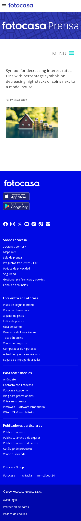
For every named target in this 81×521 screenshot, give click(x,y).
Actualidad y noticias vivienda (21, 354)
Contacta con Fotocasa (18, 385)
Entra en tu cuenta (15, 401)
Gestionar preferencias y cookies (24, 279)
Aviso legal (10, 500)
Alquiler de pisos (13, 316)
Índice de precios (14, 321)
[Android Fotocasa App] (16, 206)
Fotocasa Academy (15, 390)
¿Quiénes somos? (14, 246)
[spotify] (48, 223)
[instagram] (12, 223)
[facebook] (5, 223)
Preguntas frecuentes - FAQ (21, 263)
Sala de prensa (12, 257)
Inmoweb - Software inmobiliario (24, 407)
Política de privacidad (16, 268)
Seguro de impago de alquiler (21, 359)
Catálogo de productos (17, 448)
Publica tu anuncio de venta (20, 443)
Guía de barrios (12, 327)
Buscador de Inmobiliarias (19, 332)
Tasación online (13, 337)
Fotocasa (9, 475)
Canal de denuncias (15, 285)
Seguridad (9, 274)
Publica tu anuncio (14, 432)
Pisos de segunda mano (18, 305)
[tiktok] (41, 223)
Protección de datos (16, 507)
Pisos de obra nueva (16, 310)
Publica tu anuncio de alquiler (21, 437)
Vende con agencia (15, 343)
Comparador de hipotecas (19, 348)
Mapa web (10, 252)
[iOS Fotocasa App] (16, 196)
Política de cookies (15, 514)
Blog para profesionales (18, 396)
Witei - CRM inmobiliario (18, 412)
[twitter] (19, 223)
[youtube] (26, 223)
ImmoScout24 (46, 475)
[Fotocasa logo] (39, 184)
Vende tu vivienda (14, 454)
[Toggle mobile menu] (72, 53)
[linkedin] (33, 223)
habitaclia (26, 475)
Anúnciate (9, 379)
